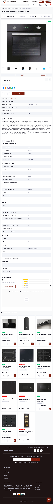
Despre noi (6, 469)
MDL (49, 1)
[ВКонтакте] (3, 88)
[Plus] (8, 94)
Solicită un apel (35, 1)
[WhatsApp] (11, 88)
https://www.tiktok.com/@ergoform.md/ (41, 450)
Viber (38, 487)
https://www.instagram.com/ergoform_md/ (38, 450)
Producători (6, 478)
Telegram (38, 485)
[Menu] (1, 1)
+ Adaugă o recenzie (8, 286)
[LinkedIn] (14, 88)
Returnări (6, 475)
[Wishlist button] (46, 79)
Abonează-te (35, 459)
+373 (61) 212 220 (8, 450)
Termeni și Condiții (7, 472)
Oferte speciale (7, 479)
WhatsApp (39, 489)
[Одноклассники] (5, 88)
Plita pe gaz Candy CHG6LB (43, 366)
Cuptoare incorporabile (14, 8)
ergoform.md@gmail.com (10, 490)
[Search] (28, 5)
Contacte (6, 474)
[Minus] (3, 94)
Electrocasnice (6, 8)
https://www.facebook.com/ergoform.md (35, 450)
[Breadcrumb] (1, 8)
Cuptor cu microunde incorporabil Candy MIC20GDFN (42, 399)
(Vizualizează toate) (12, 98)
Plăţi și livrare (6, 471)
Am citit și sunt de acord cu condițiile (27, 462)
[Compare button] (50, 79)
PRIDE (32, 501)
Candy (22, 75)
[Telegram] (7, 88)
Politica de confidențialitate (23, 462)
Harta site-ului (7, 477)
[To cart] (15, 344)
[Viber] (9, 88)
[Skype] (13, 88)
